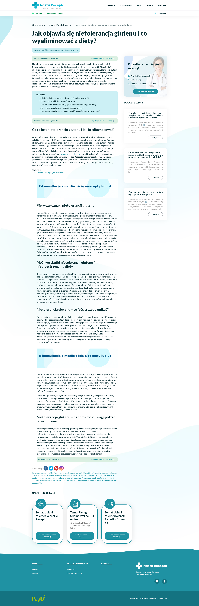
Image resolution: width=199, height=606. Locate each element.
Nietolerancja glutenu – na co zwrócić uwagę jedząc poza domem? (70, 111)
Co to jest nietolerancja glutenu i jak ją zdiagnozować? (65, 98)
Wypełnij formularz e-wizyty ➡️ (102, 58)
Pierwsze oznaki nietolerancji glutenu (58, 101)
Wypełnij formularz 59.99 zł (48, 536)
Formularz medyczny (145, 91)
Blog (51, 25)
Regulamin (71, 569)
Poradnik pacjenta (64, 25)
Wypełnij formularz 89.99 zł (82, 536)
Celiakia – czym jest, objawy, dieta (50, 173)
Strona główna (38, 25)
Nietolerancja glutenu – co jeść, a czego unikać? (62, 108)
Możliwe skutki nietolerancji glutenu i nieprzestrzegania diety (68, 104)
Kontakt (35, 573)
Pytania (35, 569)
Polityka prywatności (75, 573)
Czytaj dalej (155, 137)
